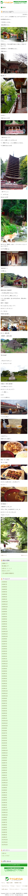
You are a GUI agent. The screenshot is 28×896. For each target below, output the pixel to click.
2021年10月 (5, 725)
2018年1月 (4, 837)
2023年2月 (4, 686)
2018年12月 (5, 809)
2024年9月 (4, 638)
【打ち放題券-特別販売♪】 (8, 573)
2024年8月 (4, 641)
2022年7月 (4, 703)
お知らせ (4, 853)
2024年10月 (5, 636)
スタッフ (18, 886)
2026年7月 (4, 584)
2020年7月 (4, 762)
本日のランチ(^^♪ (6, 570)
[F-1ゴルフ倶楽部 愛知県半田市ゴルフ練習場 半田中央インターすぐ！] (7, 3)
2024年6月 (4, 646)
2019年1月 (4, 807)
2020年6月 (4, 765)
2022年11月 (4, 693)
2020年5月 (4, 767)
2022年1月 (4, 718)
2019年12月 (5, 780)
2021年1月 (4, 748)
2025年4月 (4, 621)
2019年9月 (4, 787)
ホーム (3, 882)
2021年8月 (4, 730)
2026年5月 (4, 589)
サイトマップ (24, 889)
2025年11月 (4, 604)
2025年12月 (5, 601)
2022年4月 (4, 710)
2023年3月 (4, 683)
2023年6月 (4, 676)
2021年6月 (4, 735)
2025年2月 (4, 626)
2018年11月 (4, 812)
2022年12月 (5, 690)
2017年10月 (5, 844)
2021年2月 (4, 745)
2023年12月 (5, 661)
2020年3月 (4, 772)
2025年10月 (5, 606)
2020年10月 (5, 755)
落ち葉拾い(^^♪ (5, 565)
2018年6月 (4, 824)
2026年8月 (4, 581)
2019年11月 (4, 782)
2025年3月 (4, 624)
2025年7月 (4, 614)
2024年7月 (4, 643)
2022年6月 (4, 705)
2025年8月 (4, 611)
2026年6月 (4, 586)
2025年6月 (4, 616)
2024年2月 (4, 656)
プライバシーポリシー (14, 889)
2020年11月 (4, 752)
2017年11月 (4, 842)
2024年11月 (4, 633)
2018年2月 (4, 834)
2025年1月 (4, 629)
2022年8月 (4, 700)
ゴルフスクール (5, 886)
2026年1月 (4, 599)
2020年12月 (5, 750)
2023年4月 (4, 681)
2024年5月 (4, 648)
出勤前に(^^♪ (5, 563)
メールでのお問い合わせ (14, 864)
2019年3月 (4, 802)
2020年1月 (4, 777)
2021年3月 (4, 743)
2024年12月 (5, 631)
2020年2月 (4, 775)
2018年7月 (4, 822)
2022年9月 (4, 698)
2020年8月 (4, 760)
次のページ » (24, 555)
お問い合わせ (5, 889)
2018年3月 (4, 832)
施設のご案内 (10, 882)
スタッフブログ (5, 855)
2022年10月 (5, 695)
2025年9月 (4, 609)
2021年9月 (4, 728)
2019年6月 (4, 795)
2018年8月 (4, 819)
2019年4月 (4, 800)
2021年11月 (4, 723)
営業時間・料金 (18, 882)
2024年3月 (4, 653)
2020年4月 (4, 770)
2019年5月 (4, 797)
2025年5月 (4, 619)
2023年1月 (4, 688)
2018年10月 (5, 814)
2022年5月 (4, 708)
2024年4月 (4, 651)
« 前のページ (4, 555)
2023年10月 (5, 666)
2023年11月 (4, 663)
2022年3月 (4, 713)
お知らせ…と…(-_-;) (6, 568)
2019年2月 (4, 805)
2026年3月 (4, 594)
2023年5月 (4, 678)
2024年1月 (4, 658)
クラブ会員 (24, 886)
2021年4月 (4, 740)
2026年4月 (4, 591)
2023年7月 (4, 673)
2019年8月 (4, 790)
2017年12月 (5, 839)
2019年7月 (4, 792)
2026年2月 (4, 596)
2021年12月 (5, 720)
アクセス (13, 886)
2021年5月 (4, 738)
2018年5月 (4, 827)
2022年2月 (4, 715)
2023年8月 (4, 671)
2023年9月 (4, 668)
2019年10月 (5, 785)
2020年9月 (4, 757)
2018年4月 (4, 829)
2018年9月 (4, 817)
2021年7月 (4, 733)
